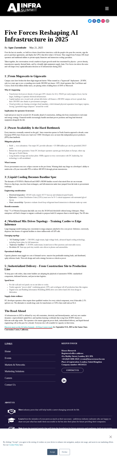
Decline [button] (64, 452)
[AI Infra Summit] (24, 8)
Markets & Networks (15, 364)
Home (8, 351)
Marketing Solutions (14, 371)
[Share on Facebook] (94, 21)
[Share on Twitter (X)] (90, 21)
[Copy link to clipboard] (107, 21)
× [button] (110, 436)
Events (8, 358)
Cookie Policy (14, 445)
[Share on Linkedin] (99, 21)
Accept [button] (52, 452)
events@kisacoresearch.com (92, 359)
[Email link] (103, 21)
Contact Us (10, 384)
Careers (8, 378)
